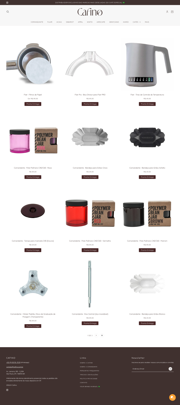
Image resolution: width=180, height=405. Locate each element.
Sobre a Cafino (86, 363)
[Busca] (7, 11)
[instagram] (7, 2)
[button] (78, 335)
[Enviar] (170, 369)
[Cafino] (90, 11)
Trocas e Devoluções (89, 375)
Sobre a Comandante (88, 367)
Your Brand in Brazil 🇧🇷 (90, 386)
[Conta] (167, 11)
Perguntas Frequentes (89, 371)
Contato (83, 382)
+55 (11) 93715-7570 (13, 362)
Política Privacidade (88, 379)
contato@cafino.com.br (14, 367)
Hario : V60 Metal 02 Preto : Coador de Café (31, 388)
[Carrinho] (172, 11)
